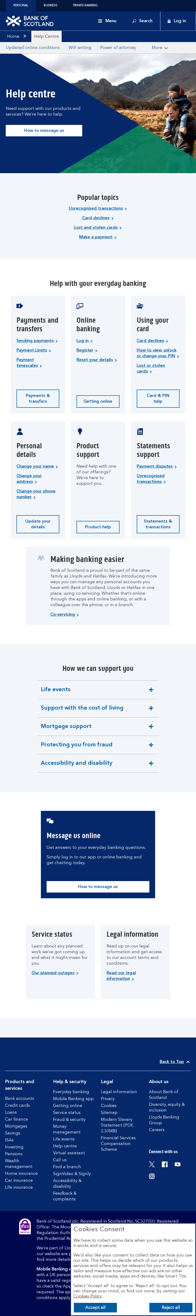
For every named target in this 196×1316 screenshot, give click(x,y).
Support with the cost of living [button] (82, 711)
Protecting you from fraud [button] (77, 748)
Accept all (95, 1307)
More (157, 48)
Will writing (80, 48)
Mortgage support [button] (66, 730)
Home (13, 36)
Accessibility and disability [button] (76, 766)
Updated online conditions (33, 48)
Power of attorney (118, 48)
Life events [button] (57, 693)
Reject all (171, 1307)
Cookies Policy (87, 1296)
